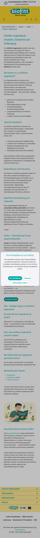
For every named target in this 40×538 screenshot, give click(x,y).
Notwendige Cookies (20, 283)
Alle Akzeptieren (15, 278)
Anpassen (27, 278)
